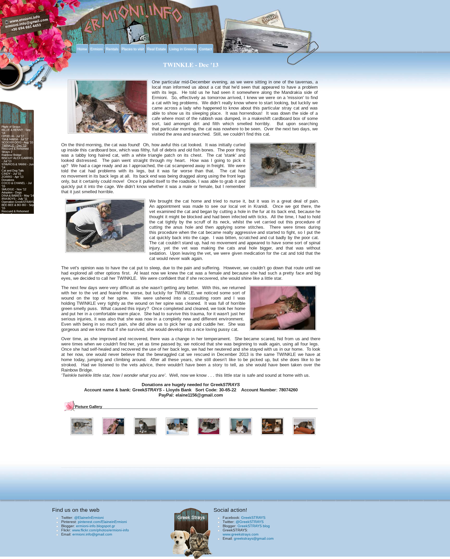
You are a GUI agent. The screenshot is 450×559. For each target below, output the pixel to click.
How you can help (13, 223)
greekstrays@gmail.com (254, 538)
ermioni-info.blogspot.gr (95, 526)
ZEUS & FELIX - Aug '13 (17, 276)
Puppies (7, 286)
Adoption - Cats (11, 264)
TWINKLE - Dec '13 (14, 145)
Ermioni (96, 49)
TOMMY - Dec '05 (13, 273)
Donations (8, 179)
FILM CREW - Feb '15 (15, 267)
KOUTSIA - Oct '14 (14, 255)
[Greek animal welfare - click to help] (192, 532)
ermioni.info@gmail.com (92, 534)
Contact (205, 49)
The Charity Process (15, 226)
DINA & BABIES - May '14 (18, 195)
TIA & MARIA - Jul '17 (15, 139)
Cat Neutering (10, 251)
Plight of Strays (11, 126)
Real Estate (156, 49)
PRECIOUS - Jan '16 (15, 233)
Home (82, 49)
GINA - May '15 (11, 236)
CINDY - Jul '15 (11, 173)
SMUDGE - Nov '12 (14, 189)
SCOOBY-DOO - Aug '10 (17, 142)
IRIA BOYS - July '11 (14, 198)
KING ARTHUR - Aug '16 (17, 270)
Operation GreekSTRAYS (18, 201)
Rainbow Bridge (11, 154)
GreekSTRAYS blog (254, 526)
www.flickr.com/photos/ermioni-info (100, 530)
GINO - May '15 (12, 245)
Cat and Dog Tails (13, 170)
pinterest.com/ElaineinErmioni (102, 522)
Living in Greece (182, 49)
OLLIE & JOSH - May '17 (17, 292)
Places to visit (133, 49)
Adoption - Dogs (12, 192)
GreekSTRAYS (253, 517)
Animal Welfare (11, 230)
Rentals (112, 49)
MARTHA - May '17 (14, 248)
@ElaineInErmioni (89, 517)
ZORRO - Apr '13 (12, 176)
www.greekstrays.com (241, 534)
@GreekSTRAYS (250, 522)
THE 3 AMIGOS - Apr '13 (17, 289)
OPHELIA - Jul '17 (13, 136)
